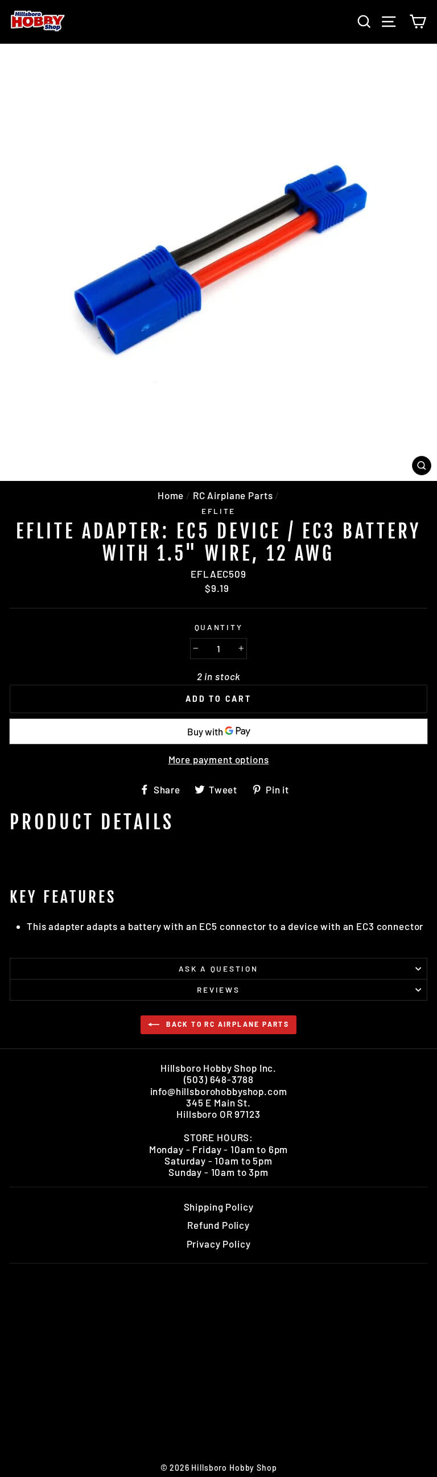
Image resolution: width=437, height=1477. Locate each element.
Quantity (219, 627)
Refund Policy (218, 1225)
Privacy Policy (219, 1243)
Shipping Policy (219, 1206)
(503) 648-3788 (219, 1079)
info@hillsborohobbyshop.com (218, 1091)
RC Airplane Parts (233, 495)
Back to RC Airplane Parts (226, 1024)
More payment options (218, 759)
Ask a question (218, 968)
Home (171, 495)
